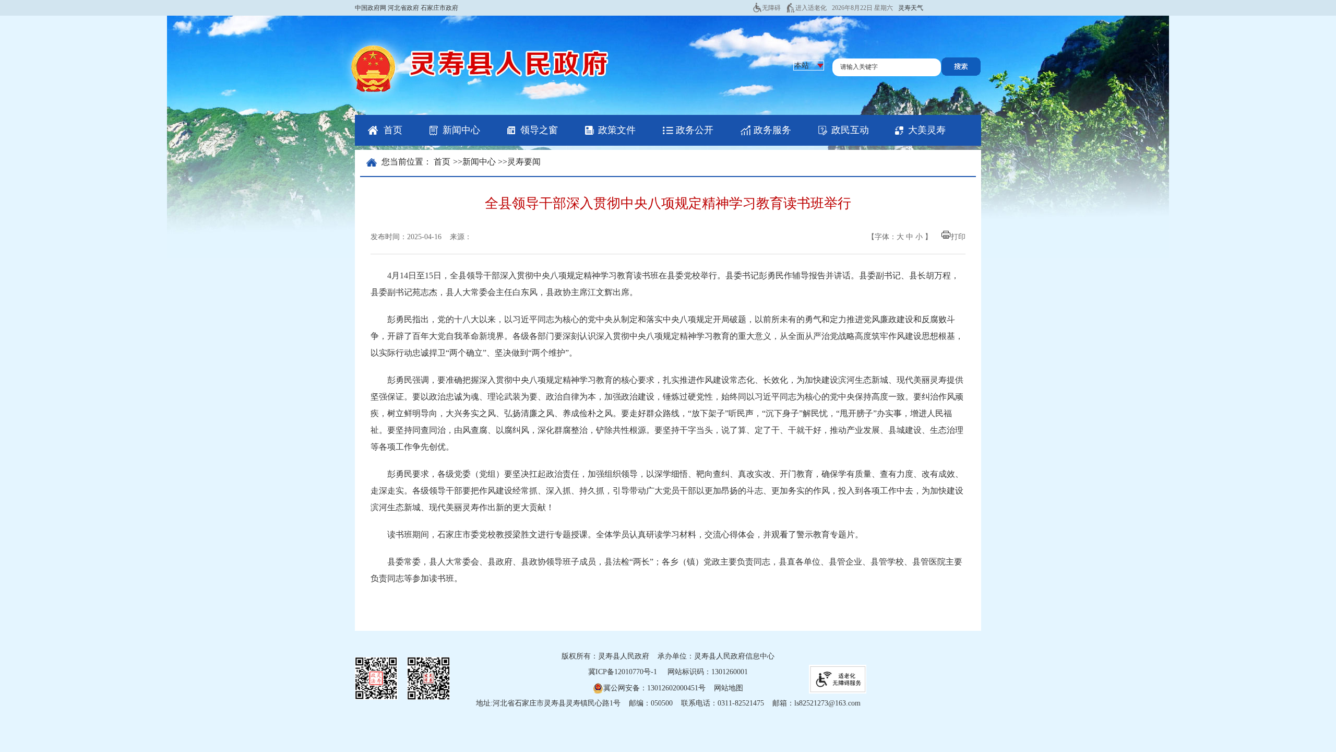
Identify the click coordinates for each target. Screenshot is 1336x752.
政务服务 (772, 130)
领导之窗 (539, 130)
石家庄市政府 (439, 7)
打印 (958, 237)
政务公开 (694, 130)
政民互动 (850, 130)
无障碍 (771, 7)
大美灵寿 (927, 130)
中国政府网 (370, 7)
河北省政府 (403, 7)
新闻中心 (461, 130)
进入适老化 (811, 7)
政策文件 (617, 130)
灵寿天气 (910, 7)
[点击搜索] (961, 73)
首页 (393, 130)
